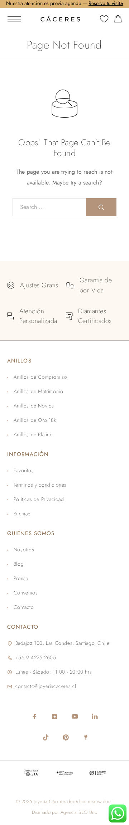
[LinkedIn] (94, 716)
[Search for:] (49, 207)
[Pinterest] (65, 737)
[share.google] (85, 737)
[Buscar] (101, 207)
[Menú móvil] (14, 19)
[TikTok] (45, 737)
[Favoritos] (104, 20)
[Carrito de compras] (118, 20)
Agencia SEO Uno (79, 812)
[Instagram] (54, 716)
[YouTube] (74, 716)
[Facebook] (34, 716)
